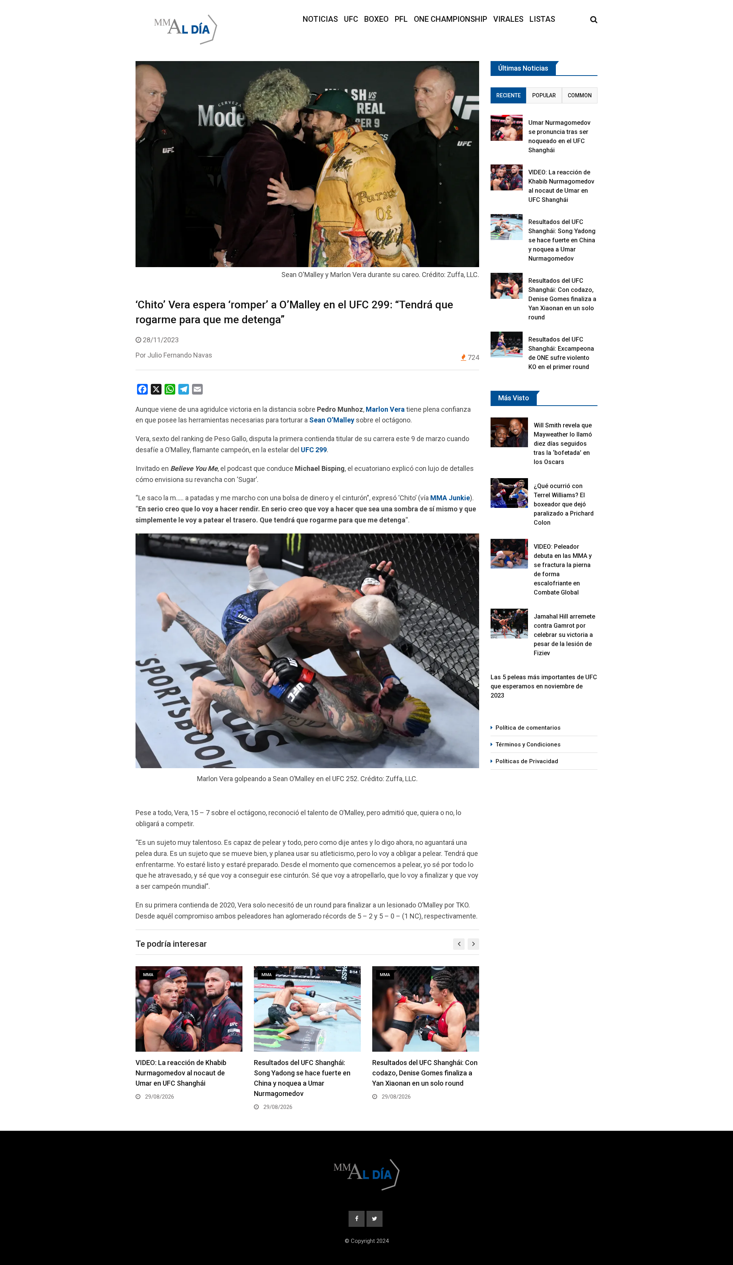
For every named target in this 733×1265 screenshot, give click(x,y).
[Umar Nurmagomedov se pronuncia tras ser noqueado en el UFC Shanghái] (507, 127)
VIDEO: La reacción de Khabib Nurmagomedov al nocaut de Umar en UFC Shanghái (181, 1073)
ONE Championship (450, 19)
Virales (508, 19)
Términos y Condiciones (528, 744)
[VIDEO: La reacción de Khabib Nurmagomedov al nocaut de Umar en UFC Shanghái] (507, 177)
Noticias (320, 19)
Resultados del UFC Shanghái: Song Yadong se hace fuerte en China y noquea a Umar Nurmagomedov (562, 240)
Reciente (508, 95)
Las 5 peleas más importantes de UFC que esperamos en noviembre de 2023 (544, 686)
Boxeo (376, 19)
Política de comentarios (528, 727)
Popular (544, 95)
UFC (351, 19)
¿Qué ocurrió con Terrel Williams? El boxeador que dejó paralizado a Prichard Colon (564, 504)
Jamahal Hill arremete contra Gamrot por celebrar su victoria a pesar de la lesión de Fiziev (564, 635)
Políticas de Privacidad (527, 761)
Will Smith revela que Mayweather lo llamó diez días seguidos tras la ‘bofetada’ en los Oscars (563, 444)
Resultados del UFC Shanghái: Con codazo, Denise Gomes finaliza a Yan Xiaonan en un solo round (425, 1073)
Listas (542, 19)
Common (580, 95)
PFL (401, 19)
